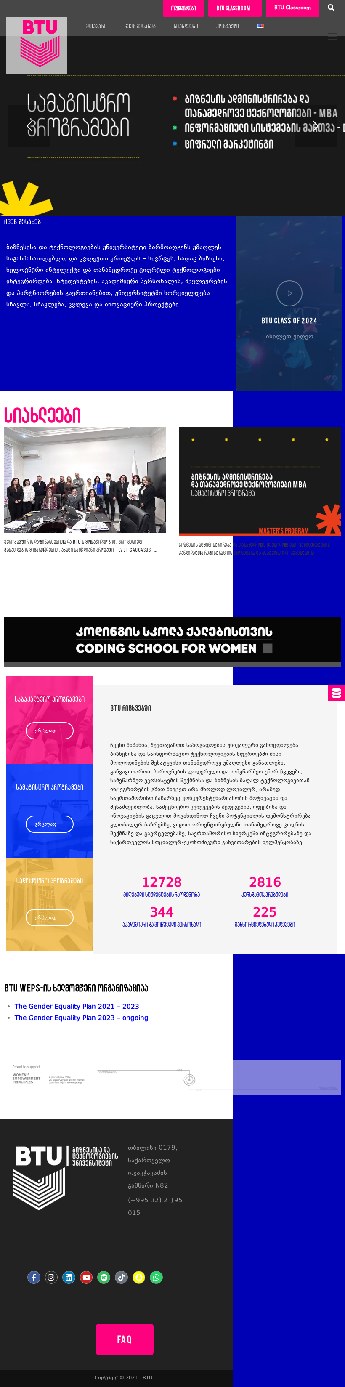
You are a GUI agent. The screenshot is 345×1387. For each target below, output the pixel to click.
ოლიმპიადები (183, 8)
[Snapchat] (139, 1277)
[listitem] (178, 1018)
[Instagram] (51, 1277)
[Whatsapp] (156, 1277)
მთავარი (96, 26)
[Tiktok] (121, 1277)
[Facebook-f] (33, 1277)
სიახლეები (186, 26)
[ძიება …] (331, 8)
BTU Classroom (292, 8)
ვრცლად (46, 731)
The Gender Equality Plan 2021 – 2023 (77, 1007)
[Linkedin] (68, 1277)
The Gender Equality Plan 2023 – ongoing (82, 1018)
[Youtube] (86, 1277)
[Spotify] (103, 1277)
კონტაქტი (227, 26)
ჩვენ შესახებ (140, 26)
